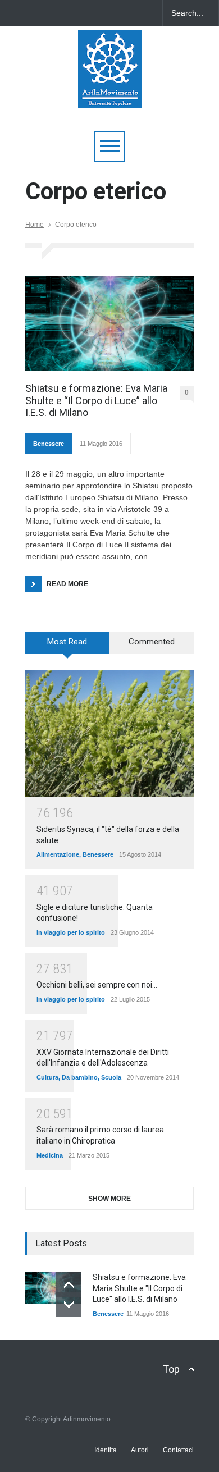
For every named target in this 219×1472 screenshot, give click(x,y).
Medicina (49, 1155)
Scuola (111, 1077)
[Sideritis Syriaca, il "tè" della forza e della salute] (109, 733)
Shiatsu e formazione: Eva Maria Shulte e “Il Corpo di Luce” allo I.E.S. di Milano (96, 400)
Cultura (47, 1077)
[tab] (67, 647)
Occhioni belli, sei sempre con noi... (96, 984)
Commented (152, 642)
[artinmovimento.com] (110, 94)
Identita (105, 1450)
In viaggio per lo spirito (70, 932)
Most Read (67, 642)
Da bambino (80, 1077)
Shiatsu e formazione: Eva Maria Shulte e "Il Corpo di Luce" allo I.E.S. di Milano (139, 1288)
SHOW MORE (109, 1199)
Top (171, 1369)
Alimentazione (57, 854)
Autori (140, 1450)
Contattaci (178, 1450)
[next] (68, 1304)
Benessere (48, 443)
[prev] (68, 1284)
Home (34, 224)
